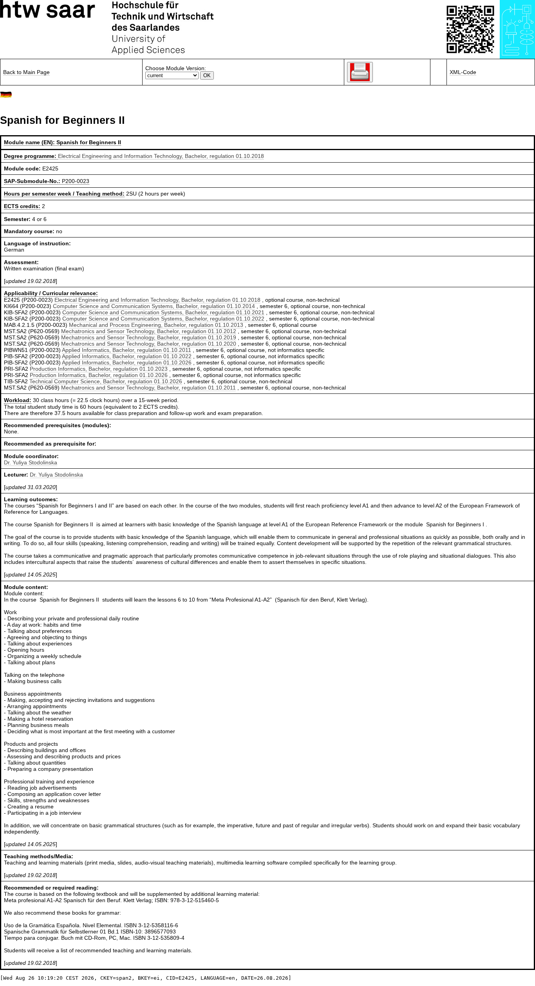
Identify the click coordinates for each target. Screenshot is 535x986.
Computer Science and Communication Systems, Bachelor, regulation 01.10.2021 (163, 312)
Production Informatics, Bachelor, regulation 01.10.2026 (99, 375)
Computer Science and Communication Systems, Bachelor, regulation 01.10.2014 (154, 306)
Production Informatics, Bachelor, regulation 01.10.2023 (99, 369)
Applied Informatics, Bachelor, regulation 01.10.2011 (126, 350)
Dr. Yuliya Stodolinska (30, 462)
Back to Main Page (26, 72)
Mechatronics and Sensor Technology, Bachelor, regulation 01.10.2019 (148, 337)
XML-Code (463, 72)
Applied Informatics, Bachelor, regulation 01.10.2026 (127, 362)
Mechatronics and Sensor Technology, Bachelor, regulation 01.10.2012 (148, 331)
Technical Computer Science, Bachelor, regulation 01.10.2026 (105, 381)
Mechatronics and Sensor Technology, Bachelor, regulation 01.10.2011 (148, 387)
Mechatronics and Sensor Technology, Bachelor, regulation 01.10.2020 (148, 344)
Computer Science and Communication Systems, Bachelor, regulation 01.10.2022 (163, 318)
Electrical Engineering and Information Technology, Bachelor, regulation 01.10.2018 (161, 156)
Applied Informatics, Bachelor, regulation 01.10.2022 (127, 356)
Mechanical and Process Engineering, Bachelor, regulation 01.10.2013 (156, 325)
